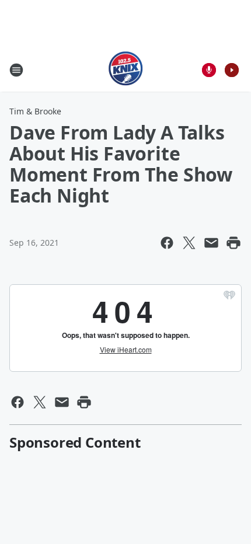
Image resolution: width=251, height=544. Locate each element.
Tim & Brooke (35, 111)
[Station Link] (126, 70)
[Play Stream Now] (232, 70)
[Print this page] (233, 243)
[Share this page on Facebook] (167, 243)
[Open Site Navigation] (16, 70)
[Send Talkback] (209, 70)
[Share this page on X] (189, 243)
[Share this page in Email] (211, 243)
